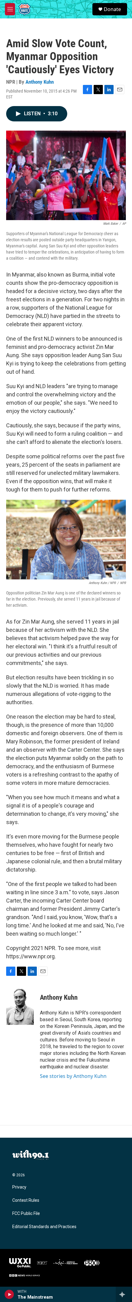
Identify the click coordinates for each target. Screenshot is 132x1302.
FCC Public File (26, 1213)
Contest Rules (25, 1200)
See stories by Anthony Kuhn (73, 1076)
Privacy (19, 1187)
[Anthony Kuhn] (20, 1006)
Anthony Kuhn (39, 82)
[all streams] (124, 1294)
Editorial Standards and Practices (44, 1226)
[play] (9, 1294)
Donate (112, 9)
